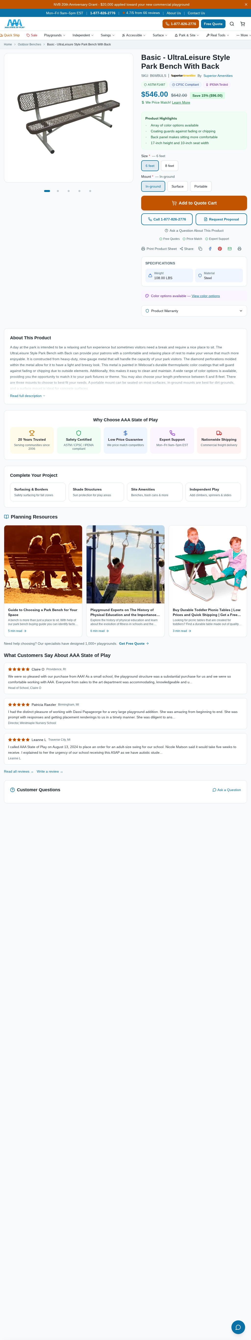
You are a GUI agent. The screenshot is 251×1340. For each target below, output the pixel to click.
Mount (158, 176)
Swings (106, 35)
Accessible (134, 35)
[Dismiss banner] (246, 4)
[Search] (231, 23)
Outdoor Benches (29, 44)
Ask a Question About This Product (197, 230)
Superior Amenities (218, 76)
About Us (174, 13)
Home (8, 44)
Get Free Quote (132, 643)
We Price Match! (168, 102)
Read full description (26, 396)
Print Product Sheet (162, 249)
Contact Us (196, 13)
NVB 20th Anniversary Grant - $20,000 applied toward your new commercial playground (121, 4)
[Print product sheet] (239, 249)
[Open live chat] (238, 1327)
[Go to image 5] (90, 191)
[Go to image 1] (47, 191)
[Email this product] (230, 249)
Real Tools (218, 35)
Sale (34, 35)
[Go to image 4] (79, 191)
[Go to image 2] (57, 191)
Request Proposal (224, 219)
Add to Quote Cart (198, 203)
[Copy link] (200, 249)
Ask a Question (229, 790)
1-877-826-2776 (102, 13)
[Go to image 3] (68, 191)
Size (153, 156)
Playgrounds (53, 35)
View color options (206, 296)
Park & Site (187, 35)
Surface (158, 35)
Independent (81, 35)
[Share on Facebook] (210, 249)
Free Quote (213, 24)
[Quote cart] (242, 23)
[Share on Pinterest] (220, 249)
